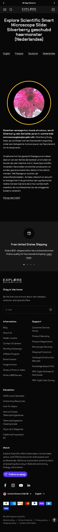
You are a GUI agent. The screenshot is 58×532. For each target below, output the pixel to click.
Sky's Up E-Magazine (13, 429)
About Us (7, 332)
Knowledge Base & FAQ (43, 366)
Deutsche (33, 53)
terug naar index (11, 197)
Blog (5, 327)
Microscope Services (42, 346)
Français (19, 53)
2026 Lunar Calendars (13, 395)
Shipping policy (9, 523)
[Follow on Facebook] (5, 485)
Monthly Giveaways (12, 348)
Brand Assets (9, 359)
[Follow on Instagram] (13, 485)
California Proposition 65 (13, 436)
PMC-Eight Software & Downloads (43, 373)
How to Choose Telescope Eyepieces (13, 413)
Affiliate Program (11, 354)
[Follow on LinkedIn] (29, 485)
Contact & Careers (12, 343)
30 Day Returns (29, 3)
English (6, 53)
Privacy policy (41, 520)
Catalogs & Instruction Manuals (43, 359)
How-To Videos (10, 406)
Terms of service (25, 520)
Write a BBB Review (12, 375)
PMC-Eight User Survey (43, 380)
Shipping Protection (41, 352)
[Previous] (3, 3)
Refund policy (9, 520)
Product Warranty (40, 336)
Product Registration (42, 341)
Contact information (27, 523)
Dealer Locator (10, 338)
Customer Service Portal (41, 329)
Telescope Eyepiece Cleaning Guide (12, 422)
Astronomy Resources (14, 401)
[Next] (54, 3)
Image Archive (10, 364)
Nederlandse (49, 53)
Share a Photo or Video (14, 370)
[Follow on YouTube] (21, 485)
